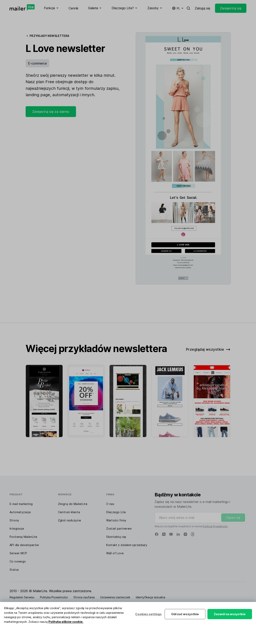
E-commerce (37, 63)
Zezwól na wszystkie (230, 614)
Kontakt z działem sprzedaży (126, 545)
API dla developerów (24, 545)
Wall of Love (115, 553)
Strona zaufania (84, 597)
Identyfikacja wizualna (150, 597)
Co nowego (18, 561)
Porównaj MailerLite (23, 536)
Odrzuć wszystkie (185, 614)
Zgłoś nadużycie (69, 520)
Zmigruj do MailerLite (72, 504)
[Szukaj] (188, 8)
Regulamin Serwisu (22, 597)
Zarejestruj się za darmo (50, 112)
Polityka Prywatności (54, 597)
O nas (110, 504)
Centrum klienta (69, 512)
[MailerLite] (22, 7)
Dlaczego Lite (116, 512)
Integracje (17, 528)
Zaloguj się (202, 8)
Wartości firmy (116, 520)
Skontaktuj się (116, 536)
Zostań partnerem (119, 528)
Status (14, 569)
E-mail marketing (21, 504)
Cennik (73, 8)
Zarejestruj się (230, 8)
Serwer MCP (18, 553)
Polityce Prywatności (215, 526)
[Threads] (193, 534)
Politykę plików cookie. (65, 622)
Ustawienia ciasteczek (115, 597)
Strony (14, 520)
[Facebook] (157, 534)
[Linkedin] (178, 534)
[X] (164, 534)
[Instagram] (185, 534)
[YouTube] (171, 534)
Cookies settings (148, 614)
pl (178, 8)
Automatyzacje (20, 512)
